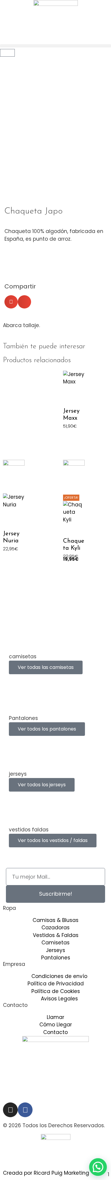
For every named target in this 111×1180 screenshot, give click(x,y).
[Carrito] (7, 53)
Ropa (9, 908)
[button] (55, 45)
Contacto (15, 1005)
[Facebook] (25, 1109)
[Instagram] (10, 1109)
